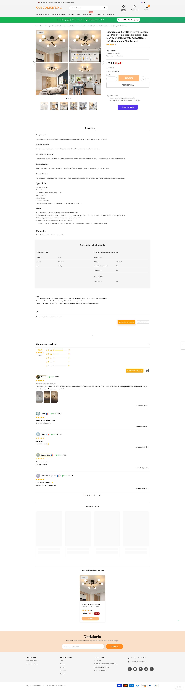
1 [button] (66, 98)
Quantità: (108, 75)
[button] (34, 62)
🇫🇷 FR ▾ (143, 2)
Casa (36, 26)
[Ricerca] (88, 8)
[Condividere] (147, 79)
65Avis (40, 355)
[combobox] (86, 8)
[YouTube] (146, 669)
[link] (143, 79)
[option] (52, 62)
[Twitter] (152, 669)
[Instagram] (135, 669)
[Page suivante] (102, 495)
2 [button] (68, 98)
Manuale (61, 235)
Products (42, 26)
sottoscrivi (114, 646)
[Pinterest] (141, 669)
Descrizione (90, 128)
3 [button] (70, 98)
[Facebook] (130, 669)
